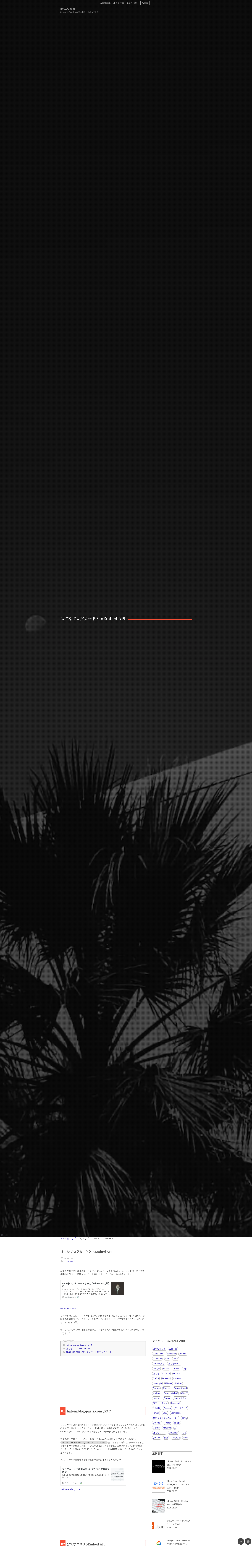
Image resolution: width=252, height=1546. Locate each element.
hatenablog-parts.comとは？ (79, 1345)
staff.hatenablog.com (70, 1489)
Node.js (176, 1373)
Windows (157, 1359)
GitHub (156, 1428)
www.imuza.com (68, 1308)
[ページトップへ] (241, 1541)
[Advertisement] (103, 1380)
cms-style (157, 1383)
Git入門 (184, 1393)
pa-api (177, 1423)
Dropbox (157, 1423)
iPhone (168, 1383)
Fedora (167, 1398)
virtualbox (173, 1433)
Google (156, 1368)
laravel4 (166, 1378)
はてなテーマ (174, 1363)
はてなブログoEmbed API (78, 1348)
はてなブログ (73, 1238)
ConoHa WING (171, 1393)
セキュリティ (180, 1398)
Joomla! (183, 1354)
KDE (184, 1433)
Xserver (166, 1388)
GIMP (185, 1437)
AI (175, 1428)
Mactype (167, 1428)
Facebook (175, 1403)
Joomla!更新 (159, 1363)
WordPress (158, 1354)
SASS (156, 1378)
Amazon (167, 1408)
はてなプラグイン (161, 1373)
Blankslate (176, 1413)
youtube (157, 1437)
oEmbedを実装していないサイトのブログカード (89, 1352)
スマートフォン (160, 1403)
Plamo (166, 1368)
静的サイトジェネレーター (165, 1418)
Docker (156, 1388)
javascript (171, 1354)
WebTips (173, 1349)
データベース (181, 1408)
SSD (165, 1413)
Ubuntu (176, 1368)
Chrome (177, 1378)
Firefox (156, 1413)
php (185, 1368)
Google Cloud (180, 1388)
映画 (166, 1437)
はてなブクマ (159, 1433)
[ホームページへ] (248, 1541)
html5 (184, 1418)
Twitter (167, 1423)
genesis (156, 1398)
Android (156, 1393)
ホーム (63, 1238)
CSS (167, 1359)
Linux (175, 1359)
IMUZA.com (67, 8)
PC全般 (156, 1408)
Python (178, 1383)
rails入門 (176, 1437)
